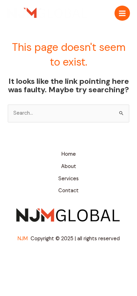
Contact (68, 190)
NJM (23, 238)
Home (68, 154)
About (68, 166)
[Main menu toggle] (122, 13)
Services (68, 178)
